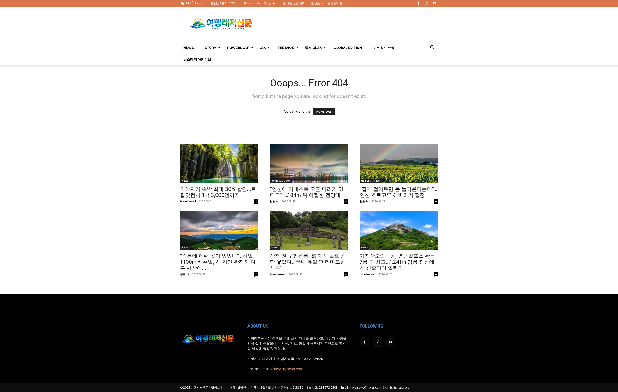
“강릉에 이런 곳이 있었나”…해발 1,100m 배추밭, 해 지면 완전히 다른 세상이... (218, 262)
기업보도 (314, 3)
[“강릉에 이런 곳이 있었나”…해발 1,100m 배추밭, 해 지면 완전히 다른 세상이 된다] (219, 230)
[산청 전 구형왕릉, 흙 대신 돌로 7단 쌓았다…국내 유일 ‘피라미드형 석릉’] (309, 230)
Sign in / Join (251, 3)
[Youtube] (434, 3)
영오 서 (274, 201)
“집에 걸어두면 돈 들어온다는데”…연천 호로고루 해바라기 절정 (398, 192)
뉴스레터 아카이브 (197, 59)
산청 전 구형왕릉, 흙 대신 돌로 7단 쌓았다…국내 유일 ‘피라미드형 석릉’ (307, 262)
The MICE (286, 48)
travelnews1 (188, 201)
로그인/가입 (335, 3)
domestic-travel (280, 180)
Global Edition (348, 48)
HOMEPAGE (324, 111)
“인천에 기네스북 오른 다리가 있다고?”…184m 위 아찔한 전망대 (307, 192)
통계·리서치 (314, 48)
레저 (263, 48)
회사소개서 (270, 3)
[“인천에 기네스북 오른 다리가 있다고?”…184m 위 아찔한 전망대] (309, 163)
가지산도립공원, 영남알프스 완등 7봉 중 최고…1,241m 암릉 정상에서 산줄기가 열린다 (397, 262)
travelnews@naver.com (284, 369)
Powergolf (238, 48)
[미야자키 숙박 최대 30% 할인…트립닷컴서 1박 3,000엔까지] (219, 163)
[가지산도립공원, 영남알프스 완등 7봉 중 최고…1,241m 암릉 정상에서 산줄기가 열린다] (399, 230)
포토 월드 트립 (383, 48)
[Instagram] (426, 3)
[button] (432, 48)
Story (210, 48)
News (188, 48)
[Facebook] (418, 3)
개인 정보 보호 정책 (293, 3)
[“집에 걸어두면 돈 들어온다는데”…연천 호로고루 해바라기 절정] (399, 163)
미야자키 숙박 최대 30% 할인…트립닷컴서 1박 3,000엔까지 (218, 192)
